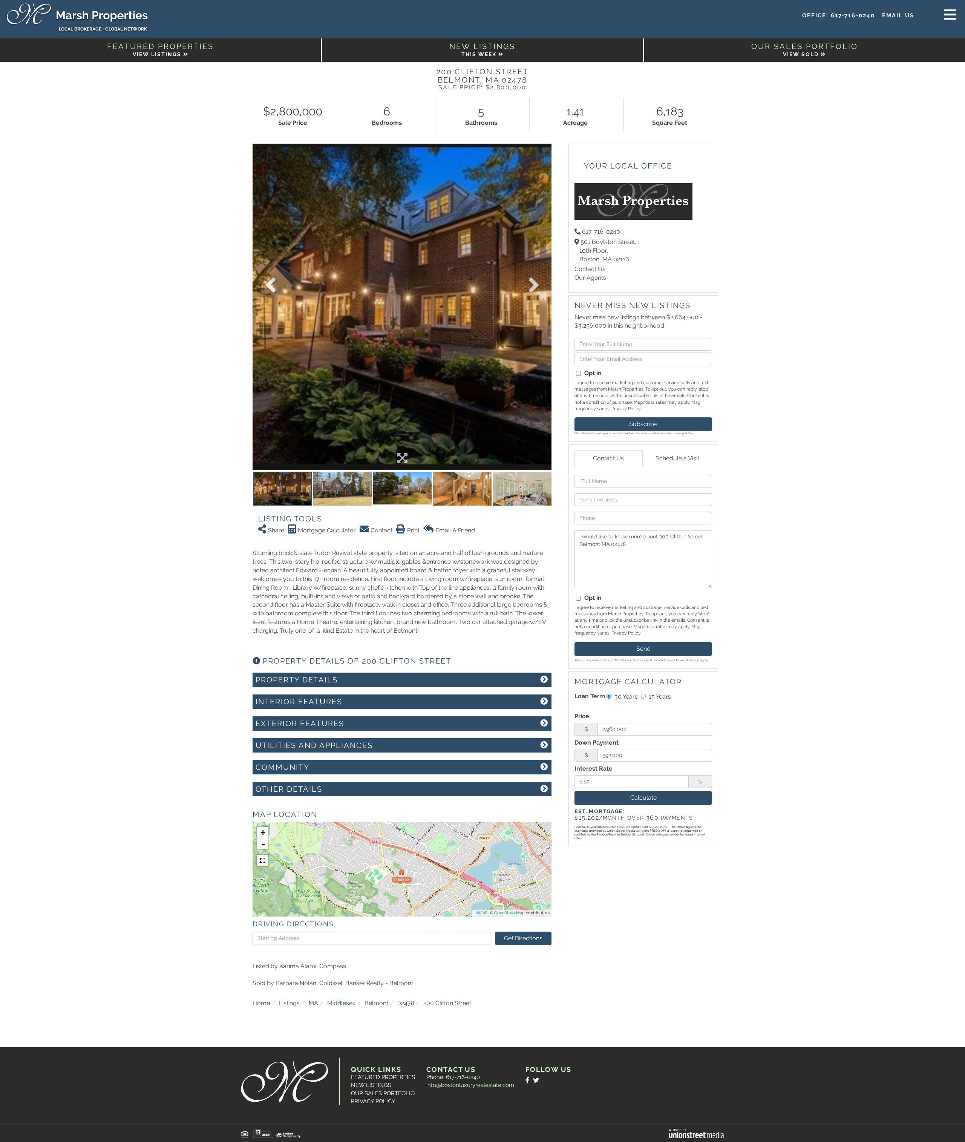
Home (261, 1003)
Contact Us (589, 269)
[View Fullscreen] (262, 860)
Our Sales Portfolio (383, 1093)
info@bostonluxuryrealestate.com (470, 1085)
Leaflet (479, 913)
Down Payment (596, 742)
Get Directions (523, 938)
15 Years (659, 696)
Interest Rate (593, 768)
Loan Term (589, 696)
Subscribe (643, 424)
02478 (405, 1003)
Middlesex (341, 1003)
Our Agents (590, 277)
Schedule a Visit (677, 458)
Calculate (643, 797)
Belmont (376, 1003)
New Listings (371, 1085)
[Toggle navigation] (950, 15)
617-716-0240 (853, 15)
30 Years (625, 696)
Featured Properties (383, 1077)
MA (313, 1003)
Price (581, 716)
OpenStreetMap (509, 913)
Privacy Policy (625, 408)
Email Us (898, 15)
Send (643, 648)
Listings (289, 1003)
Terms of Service (687, 660)
